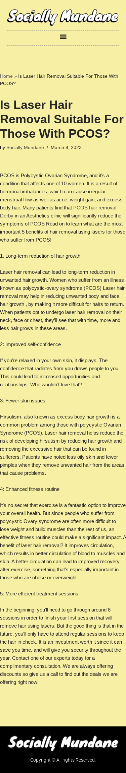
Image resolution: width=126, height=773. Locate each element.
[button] (63, 36)
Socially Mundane (25, 147)
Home (6, 76)
